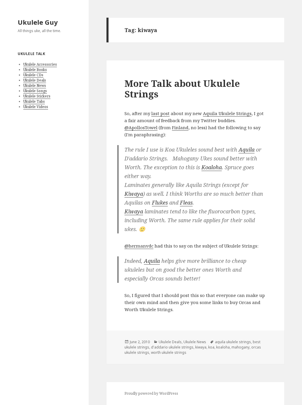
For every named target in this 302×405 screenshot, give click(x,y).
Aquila (247, 149)
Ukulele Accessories (40, 64)
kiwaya (200, 347)
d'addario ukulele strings (172, 347)
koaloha (223, 347)
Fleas (186, 202)
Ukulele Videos (35, 106)
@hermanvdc (138, 246)
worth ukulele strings (168, 352)
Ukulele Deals (34, 80)
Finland (180, 127)
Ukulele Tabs (34, 101)
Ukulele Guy (38, 22)
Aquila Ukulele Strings (227, 113)
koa (211, 347)
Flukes (160, 202)
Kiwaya (133, 193)
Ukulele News (34, 85)
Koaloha (211, 167)
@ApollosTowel (140, 127)
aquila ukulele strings (233, 341)
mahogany (241, 347)
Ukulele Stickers (36, 96)
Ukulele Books (35, 69)
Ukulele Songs (35, 90)
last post (160, 113)
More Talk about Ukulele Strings (182, 88)
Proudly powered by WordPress (151, 393)
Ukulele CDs (33, 74)
